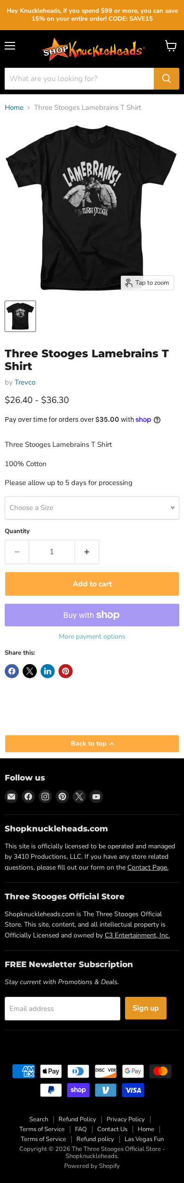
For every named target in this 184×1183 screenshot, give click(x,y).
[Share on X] (30, 671)
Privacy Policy (126, 1119)
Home (14, 108)
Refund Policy (77, 1119)
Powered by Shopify (92, 1166)
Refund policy (95, 1139)
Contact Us (112, 1129)
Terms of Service (42, 1129)
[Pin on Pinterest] (66, 671)
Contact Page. (147, 867)
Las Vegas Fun (144, 1139)
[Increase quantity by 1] (87, 552)
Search (38, 1119)
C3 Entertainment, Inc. (137, 935)
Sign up (146, 1008)
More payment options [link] (92, 637)
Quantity (17, 531)
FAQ (81, 1129)
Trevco (25, 382)
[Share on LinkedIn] (48, 671)
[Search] (166, 79)
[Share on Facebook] (12, 671)
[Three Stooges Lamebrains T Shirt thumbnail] (20, 316)
